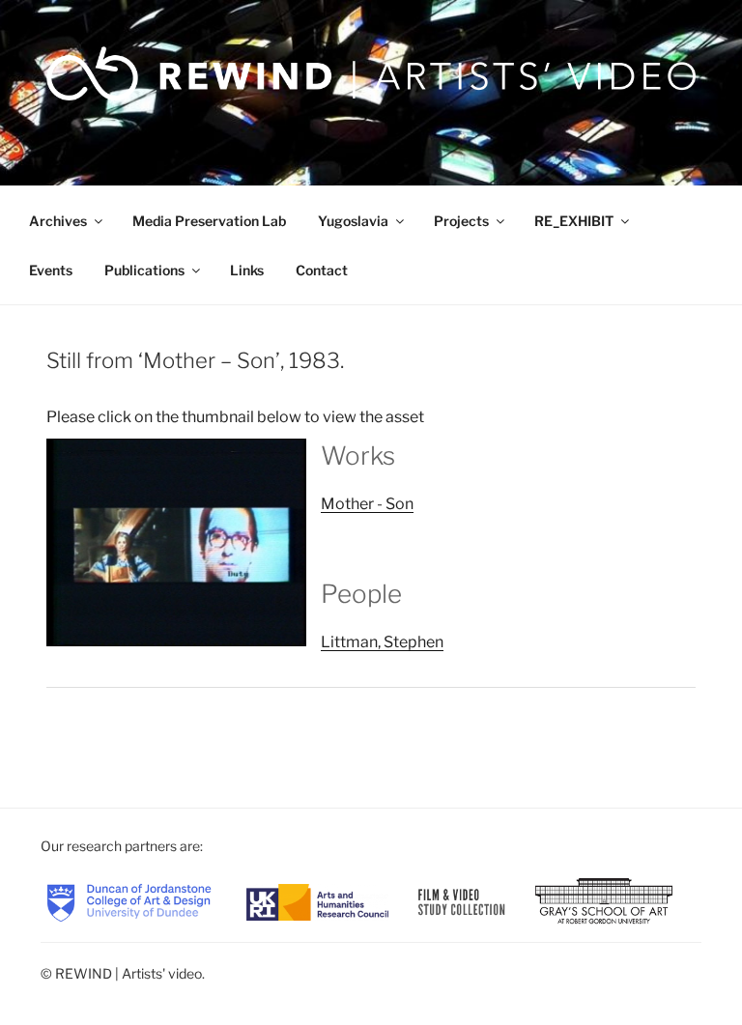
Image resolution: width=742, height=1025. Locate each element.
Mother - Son (367, 504)
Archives (58, 221)
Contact (322, 270)
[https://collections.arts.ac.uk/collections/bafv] (461, 901)
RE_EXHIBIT (574, 221)
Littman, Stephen (382, 642)
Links (247, 270)
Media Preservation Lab (209, 221)
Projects (461, 221)
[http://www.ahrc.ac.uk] (317, 901)
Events (50, 270)
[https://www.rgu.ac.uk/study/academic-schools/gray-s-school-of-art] (603, 901)
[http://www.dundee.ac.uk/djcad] (129, 901)
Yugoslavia (353, 221)
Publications (144, 270)
